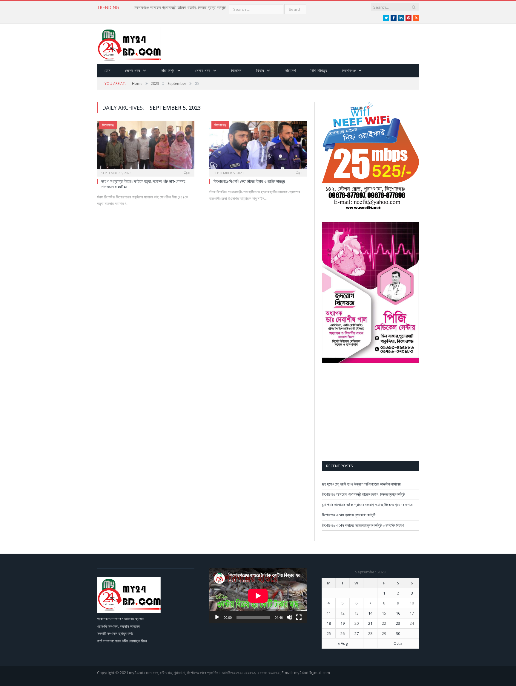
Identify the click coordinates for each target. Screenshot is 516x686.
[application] (258, 595)
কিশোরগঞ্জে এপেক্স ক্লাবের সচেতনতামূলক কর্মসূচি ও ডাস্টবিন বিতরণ (363, 525)
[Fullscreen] (299, 617)
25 (329, 633)
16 (398, 613)
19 (342, 623)
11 (329, 613)
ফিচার (260, 70)
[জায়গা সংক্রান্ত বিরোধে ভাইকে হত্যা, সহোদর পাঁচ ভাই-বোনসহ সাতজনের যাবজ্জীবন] (145, 147)
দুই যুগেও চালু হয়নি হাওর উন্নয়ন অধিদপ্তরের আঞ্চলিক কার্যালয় (361, 484)
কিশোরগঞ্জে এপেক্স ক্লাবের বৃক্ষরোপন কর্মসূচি (348, 514)
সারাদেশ (290, 70)
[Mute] (289, 617)
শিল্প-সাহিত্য (319, 70)
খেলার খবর (202, 70)
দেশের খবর (132, 70)
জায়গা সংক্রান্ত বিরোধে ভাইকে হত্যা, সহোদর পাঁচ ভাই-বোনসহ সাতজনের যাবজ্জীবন (143, 183)
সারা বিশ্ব (167, 70)
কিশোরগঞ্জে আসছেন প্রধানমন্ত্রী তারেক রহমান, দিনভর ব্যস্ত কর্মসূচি (180, 7)
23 (398, 623)
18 (329, 623)
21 (370, 623)
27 (356, 633)
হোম (107, 70)
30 (398, 633)
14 (370, 613)
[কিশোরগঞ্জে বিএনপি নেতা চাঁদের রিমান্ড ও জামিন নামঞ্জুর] (258, 147)
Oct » (398, 643)
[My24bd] (129, 43)
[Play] (217, 617)
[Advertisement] (310, 44)
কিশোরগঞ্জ (349, 70)
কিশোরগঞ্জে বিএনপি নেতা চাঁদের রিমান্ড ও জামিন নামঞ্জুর (249, 181)
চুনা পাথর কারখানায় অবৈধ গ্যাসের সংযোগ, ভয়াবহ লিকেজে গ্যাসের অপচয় (367, 504)
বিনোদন (236, 70)
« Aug (343, 643)
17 (412, 613)
